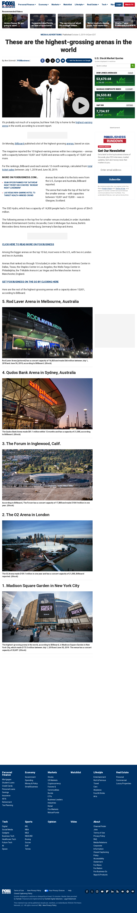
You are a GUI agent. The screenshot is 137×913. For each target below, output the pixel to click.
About (97, 821)
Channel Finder (100, 826)
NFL (26, 826)
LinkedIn (112, 891)
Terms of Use (120, 188)
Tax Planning (7, 805)
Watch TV (129, 4)
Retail (50, 806)
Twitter (47, 60)
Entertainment (100, 777)
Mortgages (6, 779)
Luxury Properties (123, 783)
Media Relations (100, 842)
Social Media (7, 829)
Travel (96, 783)
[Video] (47, 91)
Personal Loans (8, 789)
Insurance (6, 795)
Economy (43, 4)
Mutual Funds (53, 812)
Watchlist (67, 4)
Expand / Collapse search (112, 5)
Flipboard (107, 891)
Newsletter (122, 891)
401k (4, 799)
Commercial (121, 780)
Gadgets (5, 833)
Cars (95, 787)
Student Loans (8, 783)
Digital (4, 826)
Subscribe (114, 179)
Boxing (28, 839)
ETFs (50, 796)
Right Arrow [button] (132, 21)
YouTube (102, 891)
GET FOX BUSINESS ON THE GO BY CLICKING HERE (30, 281)
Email (63, 60)
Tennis (28, 849)
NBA (27, 829)
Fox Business (8, 4)
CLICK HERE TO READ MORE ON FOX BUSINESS (28, 244)
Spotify (127, 891)
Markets (55, 4)
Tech (104, 4)
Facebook (42, 60)
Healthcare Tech (9, 839)
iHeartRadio (133, 891)
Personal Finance (26, 4)
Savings (5, 792)
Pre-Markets (53, 809)
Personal (120, 777)
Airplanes (98, 790)
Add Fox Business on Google (80, 60)
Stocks (51, 777)
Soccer (28, 842)
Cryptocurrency (54, 783)
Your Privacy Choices (57, 891)
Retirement (7, 802)
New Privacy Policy (34, 891)
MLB (27, 833)
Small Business (31, 787)
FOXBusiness (23, 61)
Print (58, 60)
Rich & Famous (100, 780)
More (113, 4)
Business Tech (8, 836)
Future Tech (7, 842)
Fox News (98, 865)
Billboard (19, 143)
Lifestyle (79, 4)
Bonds (50, 793)
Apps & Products (101, 875)
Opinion (52, 821)
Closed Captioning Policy (23, 893)
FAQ (95, 839)
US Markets (53, 780)
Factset (19, 899)
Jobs (96, 829)
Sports (28, 821)
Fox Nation (98, 868)
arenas (70, 143)
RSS (117, 891)
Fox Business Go (100, 871)
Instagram (97, 891)
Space (4, 849)
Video (74, 821)
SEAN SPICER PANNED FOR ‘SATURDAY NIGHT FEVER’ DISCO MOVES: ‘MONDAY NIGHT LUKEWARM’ (21, 185)
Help (69, 891)
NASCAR (29, 836)
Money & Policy (31, 783)
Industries (52, 803)
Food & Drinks (99, 793)
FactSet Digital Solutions (54, 899)
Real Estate (92, 4)
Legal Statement (70, 899)
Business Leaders (55, 800)
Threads (53, 60)
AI (3, 846)
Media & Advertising (51, 35)
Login (118, 4)
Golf (26, 846)
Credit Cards (7, 786)
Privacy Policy (107, 188)
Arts (95, 796)
